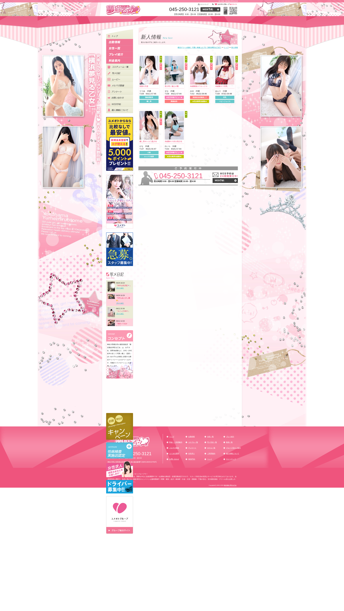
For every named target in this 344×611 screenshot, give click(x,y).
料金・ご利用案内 (175, 442)
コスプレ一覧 (193, 442)
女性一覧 (210, 437)
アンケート (192, 448)
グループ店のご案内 (233, 448)
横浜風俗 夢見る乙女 (230, 485)
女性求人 (191, 453)
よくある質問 (174, 453)
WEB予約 (208, 9)
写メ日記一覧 (212, 442)
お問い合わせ (174, 459)
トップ (171, 437)
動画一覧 (229, 442)
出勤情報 (191, 437)
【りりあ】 (120, 288)
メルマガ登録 (174, 448)
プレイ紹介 (230, 437)
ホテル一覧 (211, 448)
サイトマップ (204, 4)
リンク (209, 459)
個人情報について (232, 453)
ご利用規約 (211, 453)
